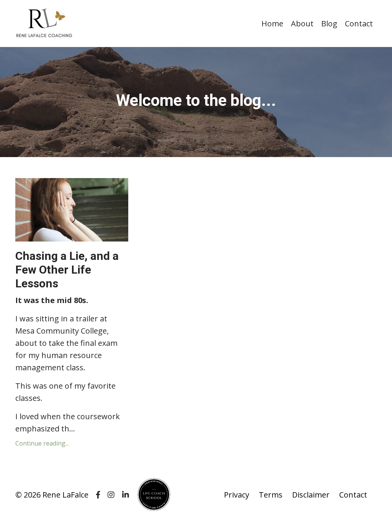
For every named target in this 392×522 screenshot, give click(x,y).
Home (272, 23)
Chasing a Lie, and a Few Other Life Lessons (67, 269)
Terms (271, 495)
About (302, 23)
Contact (359, 23)
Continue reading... (42, 443)
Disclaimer (311, 495)
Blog (329, 23)
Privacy (236, 495)
